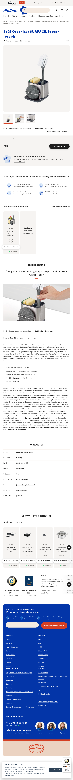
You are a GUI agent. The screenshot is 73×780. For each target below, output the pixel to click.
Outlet (8, 666)
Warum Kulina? (43, 705)
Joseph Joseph (21, 490)
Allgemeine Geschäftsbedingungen (19, 672)
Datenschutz (10, 676)
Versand (9, 695)
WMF (40, 639)
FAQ (39, 690)
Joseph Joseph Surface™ (25, 485)
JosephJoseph (43, 655)
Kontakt (9, 684)
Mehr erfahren (39, 773)
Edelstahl (20, 468)
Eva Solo (41, 666)
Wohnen (9, 662)
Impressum (10, 680)
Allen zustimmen (58, 770)
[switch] (67, 770)
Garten (8, 651)
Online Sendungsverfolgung (48, 701)
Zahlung (9, 703)
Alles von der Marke (59, 206)
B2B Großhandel (44, 694)
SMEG (40, 647)
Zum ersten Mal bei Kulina (48, 686)
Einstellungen (9, 775)
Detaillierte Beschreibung (57, 131)
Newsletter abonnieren (54, 625)
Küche (8, 639)
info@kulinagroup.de (18, 730)
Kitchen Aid (42, 651)
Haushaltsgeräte (12, 647)
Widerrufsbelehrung (13, 699)
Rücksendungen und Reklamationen (19, 692)
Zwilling (41, 658)
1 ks (17, 474)
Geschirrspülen (22, 479)
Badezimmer (10, 655)
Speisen (9, 643)
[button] (11, 560)
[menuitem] (6, 16)
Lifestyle (9, 658)
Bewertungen (43, 672)
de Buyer (41, 662)
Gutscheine (10, 688)
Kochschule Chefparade (47, 698)
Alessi (40, 643)
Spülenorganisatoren (24, 452)
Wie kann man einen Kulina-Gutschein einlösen (52, 678)
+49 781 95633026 (17, 723)
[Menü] (70, 758)
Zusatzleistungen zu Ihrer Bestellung (20, 707)
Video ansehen (19, 161)
